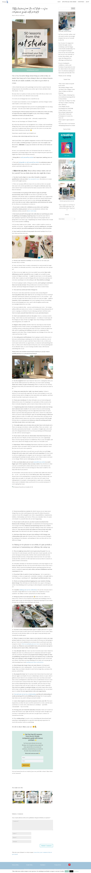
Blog (59, 1)
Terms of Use (57, 864)
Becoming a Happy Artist (66, 87)
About (87, 1)
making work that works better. (35, 662)
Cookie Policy (29, 864)
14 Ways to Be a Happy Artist (67, 89)
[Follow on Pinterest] (69, 865)
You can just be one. (33, 179)
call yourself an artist (27, 157)
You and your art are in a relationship (25, 694)
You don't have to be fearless (67, 123)
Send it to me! (26, 765)
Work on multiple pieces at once (30, 644)
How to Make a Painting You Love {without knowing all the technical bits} (66, 97)
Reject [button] (71, 871)
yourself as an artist (39, 462)
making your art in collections (28, 589)
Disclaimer (42, 864)
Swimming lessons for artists (67, 125)
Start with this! (31, 211)
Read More (76, 871)
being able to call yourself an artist (29, 162)
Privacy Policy (15, 864)
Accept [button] (66, 871)
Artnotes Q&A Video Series (69, 1)
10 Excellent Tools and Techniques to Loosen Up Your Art (65, 116)
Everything (81, 1)
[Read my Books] (66, 145)
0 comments (21, 15)
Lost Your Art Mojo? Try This (67, 100)
